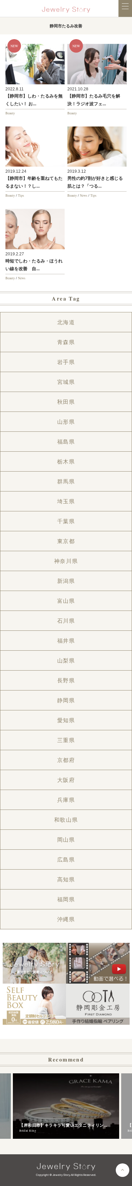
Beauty (10, 113)
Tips (21, 195)
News (83, 195)
